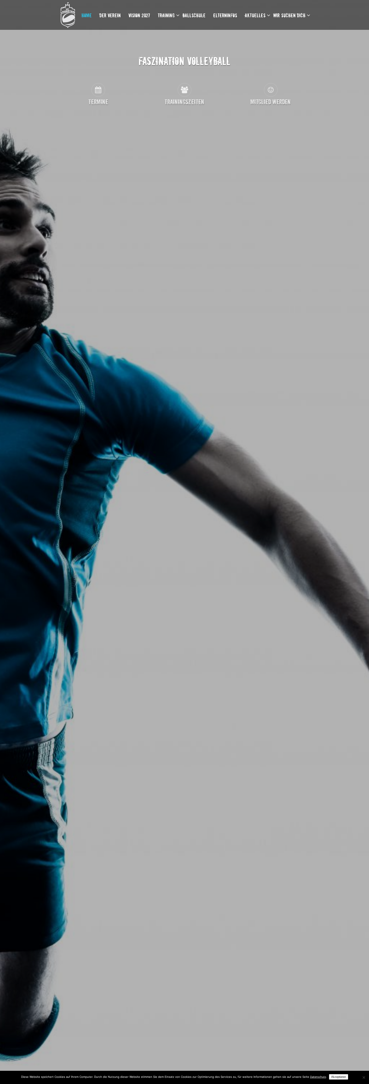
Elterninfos (225, 15)
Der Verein (110, 15)
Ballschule (194, 15)
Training (166, 15)
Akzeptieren (338, 1076)
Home (87, 15)
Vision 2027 (139, 15)
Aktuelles (255, 15)
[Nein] (364, 1077)
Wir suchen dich (289, 15)
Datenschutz (318, 1077)
